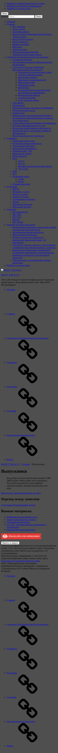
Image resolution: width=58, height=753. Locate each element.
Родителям (12, 186)
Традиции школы (20, 31)
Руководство (18, 113)
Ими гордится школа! (22, 39)
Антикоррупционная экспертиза (28, 232)
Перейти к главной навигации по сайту (26, 3)
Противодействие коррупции (21, 224)
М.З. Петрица (18, 26)
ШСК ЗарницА (19, 156)
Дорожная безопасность (18, 522)
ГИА (14, 158)
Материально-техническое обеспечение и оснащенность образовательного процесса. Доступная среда (32, 118)
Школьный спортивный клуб (32, 80)
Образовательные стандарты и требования (32, 108)
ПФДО (15, 189)
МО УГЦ (16, 217)
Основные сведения (22, 59)
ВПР (14, 171)
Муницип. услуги (21, 191)
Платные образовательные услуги (28, 125)
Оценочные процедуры (23, 141)
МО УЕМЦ (17, 222)
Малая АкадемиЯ (20, 44)
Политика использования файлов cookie (20, 561)
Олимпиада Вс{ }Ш (22, 151)
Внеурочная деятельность (24, 148)
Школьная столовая (27, 77)
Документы (18, 103)
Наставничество (20, 212)
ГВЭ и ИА (23, 169)
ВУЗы (21, 181)
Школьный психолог (22, 204)
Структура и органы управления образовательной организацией (28, 68)
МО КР (15, 219)
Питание (11, 21)
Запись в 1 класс (20, 194)
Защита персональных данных (21, 519)
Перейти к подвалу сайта (19, 8)
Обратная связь (19, 49)
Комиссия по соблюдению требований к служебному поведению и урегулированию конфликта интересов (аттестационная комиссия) (33, 254)
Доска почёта (18, 29)
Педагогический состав (23, 110)
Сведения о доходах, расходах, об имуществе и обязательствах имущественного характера (34, 246)
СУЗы (21, 179)
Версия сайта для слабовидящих (24, 536)
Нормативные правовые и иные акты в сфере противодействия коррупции (34, 228)
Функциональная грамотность (27, 143)
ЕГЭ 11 (21, 164)
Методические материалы (24, 235)
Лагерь (15, 202)
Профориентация (20, 176)
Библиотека (23, 87)
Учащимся (12, 138)
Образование (18, 105)
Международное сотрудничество (28, 136)
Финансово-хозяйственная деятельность (31, 128)
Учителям (11, 209)
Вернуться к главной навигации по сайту (21, 493)
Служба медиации (27, 98)
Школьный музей (26, 82)
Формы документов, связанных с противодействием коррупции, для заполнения (29, 240)
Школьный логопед (21, 207)
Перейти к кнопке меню (18, 265)
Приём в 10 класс (20, 197)
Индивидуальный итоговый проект (35, 166)
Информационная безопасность (22, 517)
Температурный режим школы (27, 54)
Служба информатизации (30, 75)
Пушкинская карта (21, 184)
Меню (4, 14)
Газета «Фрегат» (20, 42)
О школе (11, 24)
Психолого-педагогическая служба (35, 72)
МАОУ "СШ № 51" (10, 275)
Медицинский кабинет (29, 95)
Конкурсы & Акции (22, 153)
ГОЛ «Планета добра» (28, 100)
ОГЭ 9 (21, 161)
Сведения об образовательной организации (28, 57)
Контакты (17, 47)
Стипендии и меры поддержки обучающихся (34, 123)
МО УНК (16, 214)
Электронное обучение (23, 146)
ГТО (14, 174)
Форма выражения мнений (25, 52)
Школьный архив (26, 85)
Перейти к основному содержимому (24, 6)
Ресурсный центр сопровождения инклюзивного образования (34, 91)
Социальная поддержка (23, 199)
